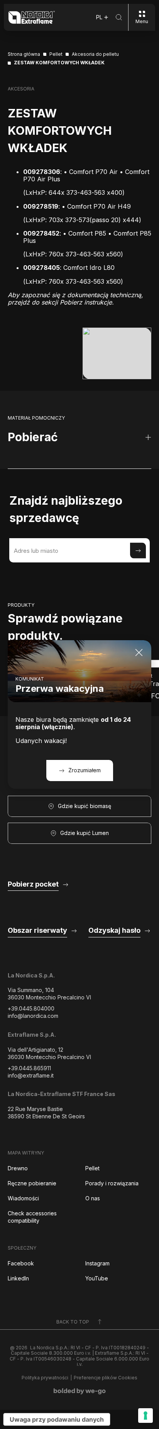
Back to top (72, 1322)
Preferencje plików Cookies (105, 1377)
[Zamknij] (139, 652)
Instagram (97, 1263)
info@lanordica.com (33, 1015)
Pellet (92, 1168)
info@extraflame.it (31, 1075)
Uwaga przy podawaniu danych (57, 1419)
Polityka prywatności (45, 1377)
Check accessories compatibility (32, 1217)
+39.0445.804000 (31, 1008)
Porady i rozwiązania (112, 1183)
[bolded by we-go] (80, 1391)
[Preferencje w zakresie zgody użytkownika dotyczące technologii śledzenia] (145, 1415)
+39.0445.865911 (29, 1068)
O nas (92, 1198)
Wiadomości (23, 1198)
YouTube (96, 1278)
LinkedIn (18, 1278)
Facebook (21, 1263)
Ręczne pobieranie (32, 1183)
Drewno (18, 1168)
